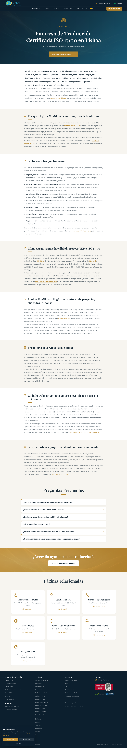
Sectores (45, 9)
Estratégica (40, 261)
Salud (36, 735)
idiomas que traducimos (59, 474)
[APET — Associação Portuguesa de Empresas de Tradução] (99, 694)
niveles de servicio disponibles (80, 231)
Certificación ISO (9, 687)
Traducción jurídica (40, 699)
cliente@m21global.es (104, 3)
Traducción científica (40, 712)
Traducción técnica (40, 696)
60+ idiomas (38, 683)
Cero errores (38, 690)
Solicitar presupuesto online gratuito (75, 706)
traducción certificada (58, 98)
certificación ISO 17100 (72, 126)
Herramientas (68, 9)
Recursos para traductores (72, 696)
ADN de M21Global (10, 693)
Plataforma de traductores (12, 706)
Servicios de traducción (41, 680)
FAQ (78, 9)
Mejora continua (39, 687)
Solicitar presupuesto (114, 9)
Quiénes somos (9, 680)
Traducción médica (40, 709)
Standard (92, 261)
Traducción (56, 9)
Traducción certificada (41, 693)
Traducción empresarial (41, 702)
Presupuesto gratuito (70, 703)
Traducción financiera (41, 705)
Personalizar (18, 743)
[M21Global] (13, 3)
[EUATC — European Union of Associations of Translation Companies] (109, 693)
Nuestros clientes (9, 699)
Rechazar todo (26, 739)
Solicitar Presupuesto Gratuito (62, 54)
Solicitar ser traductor (11, 710)
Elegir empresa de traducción (13, 690)
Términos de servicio (70, 690)
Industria (37, 731)
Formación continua (40, 715)
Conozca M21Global (10, 683)
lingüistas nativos (64, 318)
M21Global (35, 9)
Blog (66, 683)
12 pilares (7, 696)
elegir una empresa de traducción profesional (83, 432)
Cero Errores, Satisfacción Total (46, 282)
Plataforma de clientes (71, 680)
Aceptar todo (10, 739)
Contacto (85, 9)
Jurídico (37, 722)
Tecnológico (38, 728)
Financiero (38, 725)
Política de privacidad (71, 693)
